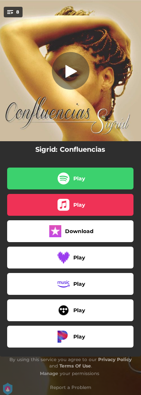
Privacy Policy (115, 359)
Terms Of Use (75, 366)
